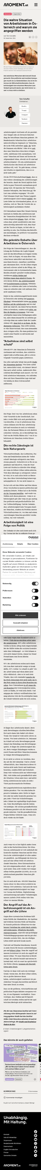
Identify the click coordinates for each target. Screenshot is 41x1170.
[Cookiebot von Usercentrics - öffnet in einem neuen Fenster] (28, 537)
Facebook (24, 119)
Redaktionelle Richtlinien (12, 1143)
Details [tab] (20, 544)
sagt (33, 148)
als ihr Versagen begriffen (13, 493)
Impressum (8, 1140)
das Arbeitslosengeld (27, 281)
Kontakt (6, 1134)
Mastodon (25, 123)
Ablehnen (20, 630)
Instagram (25, 115)
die (30, 146)
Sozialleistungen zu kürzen (17, 284)
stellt (26, 146)
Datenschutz (8, 1146)
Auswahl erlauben (20, 623)
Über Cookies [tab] (32, 544)
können (20, 219)
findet (28, 177)
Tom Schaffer (24, 99)
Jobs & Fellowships (10, 1137)
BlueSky (24, 106)
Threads (24, 110)
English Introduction (11, 1150)
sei (31, 191)
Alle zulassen (20, 615)
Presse (6, 1152)
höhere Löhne (15, 950)
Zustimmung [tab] (8, 544)
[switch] (35, 591)
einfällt (30, 199)
